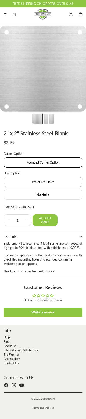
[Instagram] (14, 385)
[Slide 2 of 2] (49, 119)
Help (7, 337)
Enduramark (48, 398)
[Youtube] (21, 385)
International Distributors (21, 350)
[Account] (71, 14)
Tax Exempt (11, 354)
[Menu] (5, 14)
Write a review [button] (43, 312)
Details (10, 236)
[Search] (14, 14)
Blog (6, 341)
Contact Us (11, 363)
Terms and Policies (43, 407)
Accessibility (12, 359)
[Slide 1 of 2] (37, 119)
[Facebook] (6, 385)
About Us (10, 346)
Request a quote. (43, 271)
